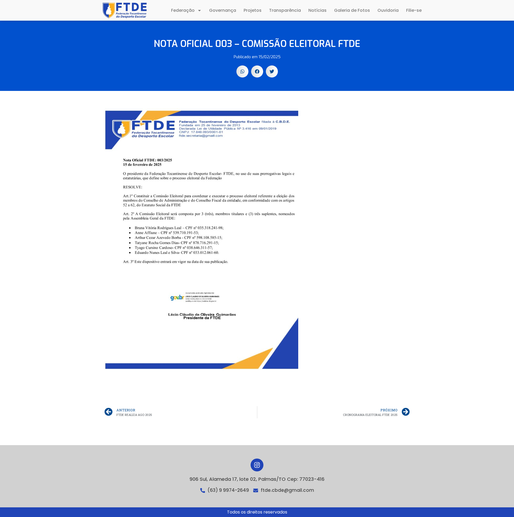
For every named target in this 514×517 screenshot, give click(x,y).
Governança (222, 10)
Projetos (253, 10)
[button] (242, 71)
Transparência (285, 10)
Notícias (317, 10)
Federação (183, 10)
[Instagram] (257, 465)
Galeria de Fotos (352, 10)
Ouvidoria (388, 10)
